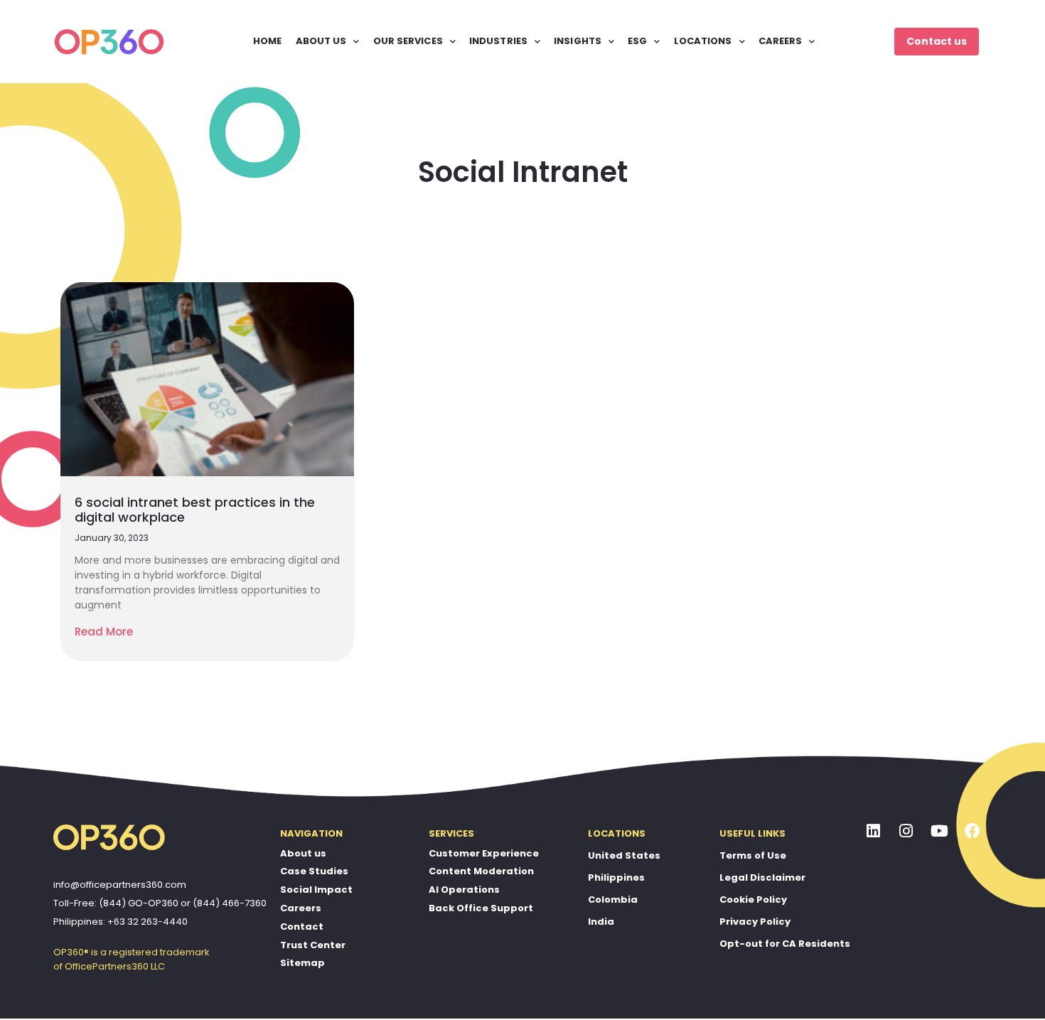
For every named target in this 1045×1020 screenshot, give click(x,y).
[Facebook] (972, 831)
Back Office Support (481, 908)
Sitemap (302, 963)
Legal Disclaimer (762, 877)
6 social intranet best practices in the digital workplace (195, 510)
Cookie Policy (753, 899)
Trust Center (312, 945)
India (601, 921)
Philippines (616, 877)
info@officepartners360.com (119, 884)
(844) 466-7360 (230, 903)
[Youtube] (940, 831)
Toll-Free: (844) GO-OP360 (115, 903)
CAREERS (781, 41)
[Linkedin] (873, 831)
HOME (267, 41)
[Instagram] (906, 831)
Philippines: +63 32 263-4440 (120, 921)
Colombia (613, 899)
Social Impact (316, 889)
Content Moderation (481, 871)
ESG (637, 41)
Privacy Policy (755, 921)
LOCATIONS (703, 41)
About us (303, 853)
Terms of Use (752, 855)
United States (624, 855)
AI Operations (464, 889)
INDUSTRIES (498, 41)
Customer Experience (484, 853)
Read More (104, 631)
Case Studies (314, 871)
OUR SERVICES (408, 41)
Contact (301, 926)
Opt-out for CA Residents (784, 943)
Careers (300, 908)
